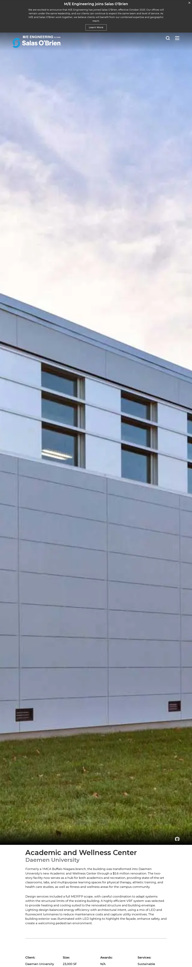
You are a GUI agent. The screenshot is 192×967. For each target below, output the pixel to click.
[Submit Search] (168, 38)
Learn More (96, 27)
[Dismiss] (189, 2)
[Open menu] (177, 38)
